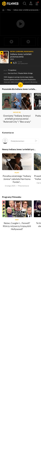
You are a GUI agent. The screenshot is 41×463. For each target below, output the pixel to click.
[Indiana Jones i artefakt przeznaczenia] (4, 57)
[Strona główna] (3, 10)
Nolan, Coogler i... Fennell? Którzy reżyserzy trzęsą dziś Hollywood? (17, 226)
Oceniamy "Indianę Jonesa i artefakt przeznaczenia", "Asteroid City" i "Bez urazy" (17, 118)
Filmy (9, 10)
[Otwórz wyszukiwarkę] (25, 3)
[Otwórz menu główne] (37, 3)
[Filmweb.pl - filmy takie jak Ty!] (10, 3)
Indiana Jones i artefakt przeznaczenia (25, 10)
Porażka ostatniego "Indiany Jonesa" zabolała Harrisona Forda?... (17, 179)
